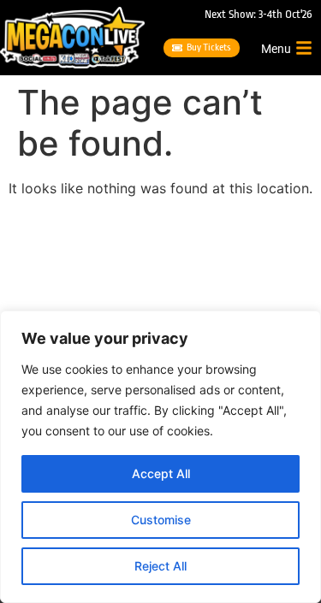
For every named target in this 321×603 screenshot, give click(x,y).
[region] (160, 456)
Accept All (161, 473)
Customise (161, 519)
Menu (276, 49)
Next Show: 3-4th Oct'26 (258, 14)
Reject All (160, 566)
